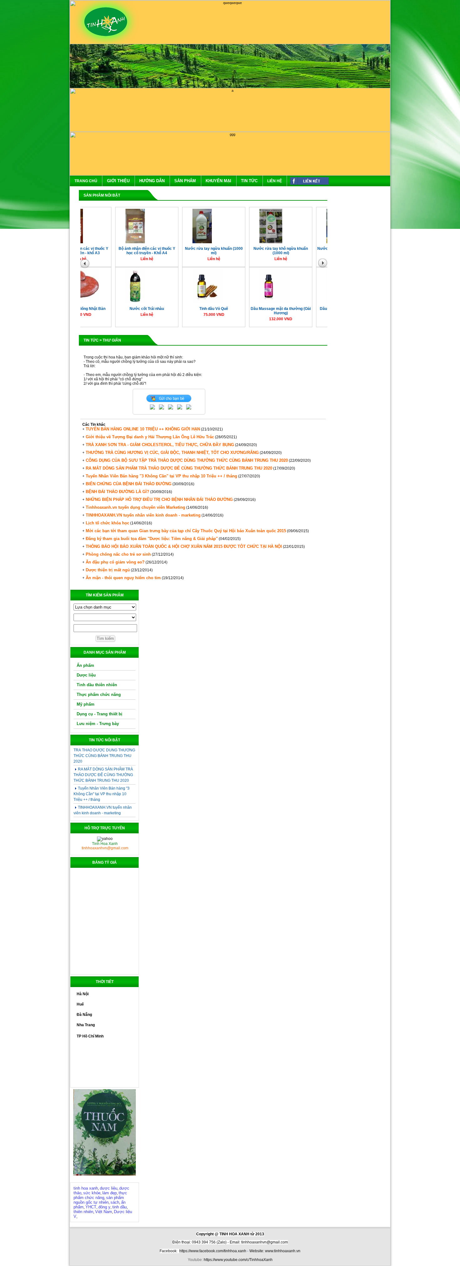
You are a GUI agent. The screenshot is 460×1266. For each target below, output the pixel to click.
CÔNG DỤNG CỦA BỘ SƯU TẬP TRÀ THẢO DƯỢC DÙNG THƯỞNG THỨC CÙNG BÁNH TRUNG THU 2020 (186, 460)
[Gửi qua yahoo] (169, 403)
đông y (104, 1207)
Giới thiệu (118, 180)
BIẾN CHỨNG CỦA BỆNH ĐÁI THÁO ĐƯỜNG (127, 483)
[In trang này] (188, 408)
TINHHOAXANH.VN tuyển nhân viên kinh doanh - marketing (142, 515)
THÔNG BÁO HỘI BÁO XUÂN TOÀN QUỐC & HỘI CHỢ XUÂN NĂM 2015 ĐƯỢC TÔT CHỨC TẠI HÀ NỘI (183, 546)
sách (114, 1202)
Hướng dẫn (152, 180)
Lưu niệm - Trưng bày (98, 723)
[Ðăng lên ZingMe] (179, 408)
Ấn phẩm (85, 665)
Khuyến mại (218, 180)
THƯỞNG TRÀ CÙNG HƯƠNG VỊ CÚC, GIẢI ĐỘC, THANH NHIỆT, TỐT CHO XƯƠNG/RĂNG (171, 452)
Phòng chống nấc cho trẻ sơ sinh (117, 554)
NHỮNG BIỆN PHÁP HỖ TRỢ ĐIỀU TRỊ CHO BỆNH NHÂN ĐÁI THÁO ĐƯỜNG (158, 499)
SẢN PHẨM (185, 180)
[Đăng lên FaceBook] (161, 408)
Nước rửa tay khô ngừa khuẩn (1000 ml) (157, 253)
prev (85, 265)
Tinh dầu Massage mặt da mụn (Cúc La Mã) (291, 313)
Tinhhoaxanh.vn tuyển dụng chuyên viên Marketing (134, 507)
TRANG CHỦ (85, 181)
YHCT (90, 1207)
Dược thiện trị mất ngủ (107, 570)
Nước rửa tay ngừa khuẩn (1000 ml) (90, 253)
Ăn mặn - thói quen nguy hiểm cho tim (122, 577)
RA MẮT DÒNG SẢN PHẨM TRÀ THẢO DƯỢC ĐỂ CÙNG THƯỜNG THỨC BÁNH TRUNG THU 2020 (178, 468)
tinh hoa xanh (86, 1188)
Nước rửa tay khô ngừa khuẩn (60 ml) (223, 253)
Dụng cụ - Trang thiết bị (99, 714)
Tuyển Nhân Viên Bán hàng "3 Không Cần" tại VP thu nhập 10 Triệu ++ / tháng (160, 476)
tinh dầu (119, 1207)
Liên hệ (274, 181)
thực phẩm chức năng (100, 1195)
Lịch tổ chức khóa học (106, 523)
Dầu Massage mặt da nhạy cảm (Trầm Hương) (224, 313)
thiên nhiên (83, 1211)
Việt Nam (103, 1211)
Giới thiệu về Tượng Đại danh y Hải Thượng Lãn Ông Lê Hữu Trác (149, 437)
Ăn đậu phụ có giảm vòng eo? (114, 562)
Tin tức (249, 180)
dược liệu (108, 1188)
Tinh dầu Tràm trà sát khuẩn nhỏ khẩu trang (290, 253)
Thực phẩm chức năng (99, 694)
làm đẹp (109, 1193)
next (324, 265)
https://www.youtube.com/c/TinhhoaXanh (238, 1260)
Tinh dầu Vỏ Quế (89, 311)
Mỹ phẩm (86, 704)
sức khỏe (91, 1193)
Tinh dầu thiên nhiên (97, 684)
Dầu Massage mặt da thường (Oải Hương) (157, 313)
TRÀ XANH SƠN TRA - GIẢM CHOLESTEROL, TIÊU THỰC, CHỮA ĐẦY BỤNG (159, 444)
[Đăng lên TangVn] (170, 408)
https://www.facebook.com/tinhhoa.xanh (212, 1251)
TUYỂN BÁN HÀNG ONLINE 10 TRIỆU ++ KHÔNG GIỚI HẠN (142, 429)
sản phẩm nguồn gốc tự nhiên (99, 1200)
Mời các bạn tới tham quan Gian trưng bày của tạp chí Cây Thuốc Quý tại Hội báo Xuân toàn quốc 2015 (185, 530)
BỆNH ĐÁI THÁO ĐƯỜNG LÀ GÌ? (116, 491)
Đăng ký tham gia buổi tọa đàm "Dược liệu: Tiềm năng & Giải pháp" (151, 538)
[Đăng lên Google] (152, 408)
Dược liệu (86, 675)
